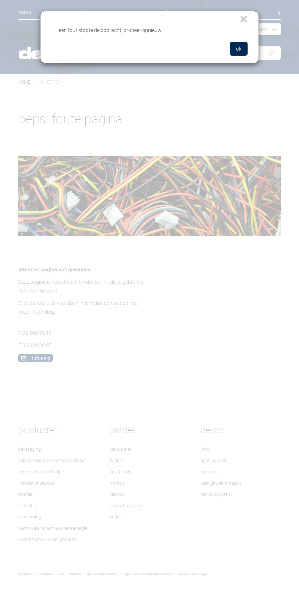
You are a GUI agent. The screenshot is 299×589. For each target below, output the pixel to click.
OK (238, 48)
